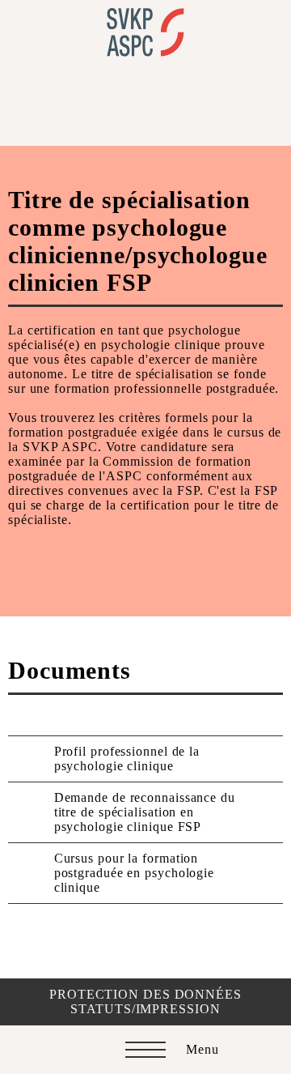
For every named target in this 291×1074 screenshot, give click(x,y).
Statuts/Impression (145, 1009)
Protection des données (145, 994)
